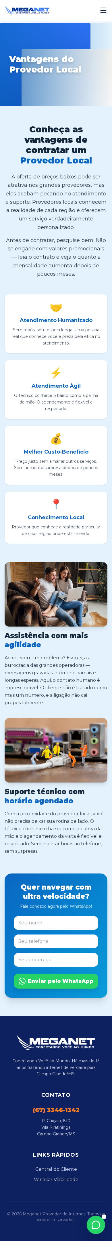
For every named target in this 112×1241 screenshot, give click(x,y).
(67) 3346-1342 (56, 1110)
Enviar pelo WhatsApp (60, 981)
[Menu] (103, 10)
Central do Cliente (56, 1169)
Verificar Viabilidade (56, 1179)
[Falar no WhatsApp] (96, 1225)
